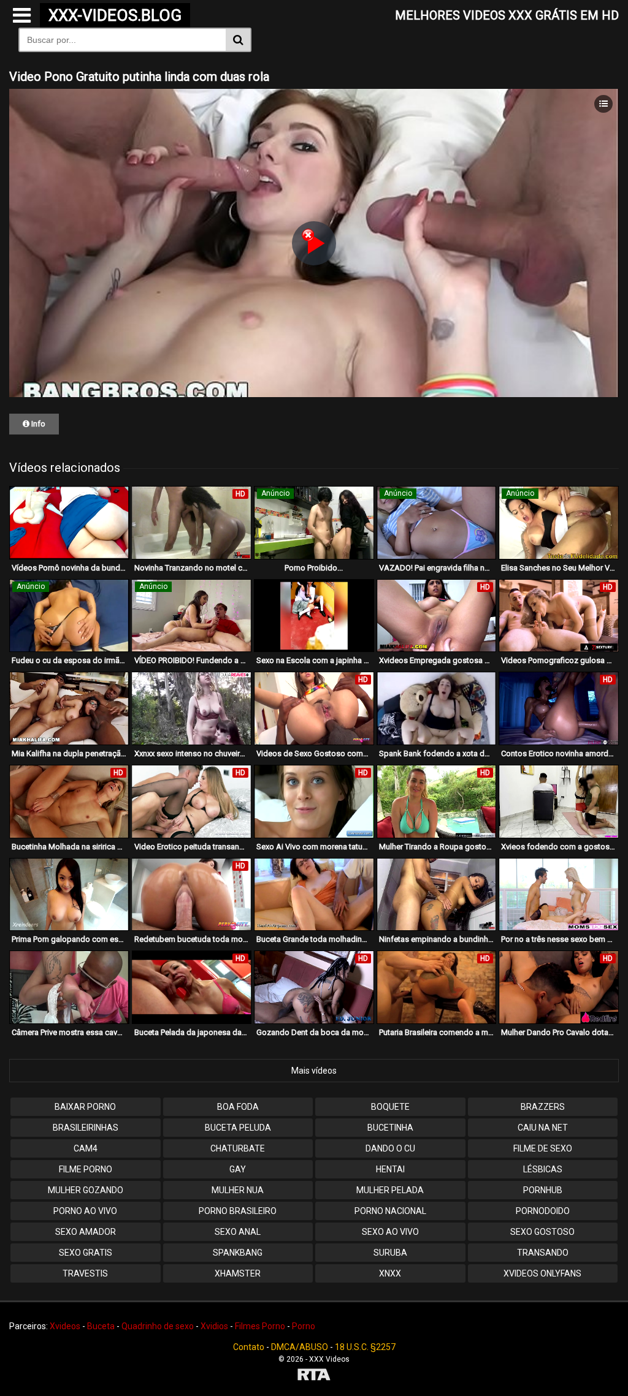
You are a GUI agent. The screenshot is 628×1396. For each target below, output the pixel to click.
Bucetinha (390, 1127)
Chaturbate (237, 1148)
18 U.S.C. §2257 (365, 1347)
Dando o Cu (390, 1148)
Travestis (85, 1273)
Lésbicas (542, 1169)
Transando (543, 1253)
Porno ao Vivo (85, 1211)
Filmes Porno (260, 1326)
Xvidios (214, 1326)
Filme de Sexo (542, 1148)
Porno (303, 1326)
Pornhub (542, 1190)
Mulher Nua (238, 1190)
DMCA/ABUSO (299, 1347)
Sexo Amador (85, 1232)
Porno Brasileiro (238, 1211)
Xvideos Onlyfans (542, 1273)
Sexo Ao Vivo (390, 1232)
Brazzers (543, 1107)
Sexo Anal (238, 1232)
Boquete (390, 1107)
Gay (237, 1169)
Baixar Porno (85, 1107)
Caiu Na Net (543, 1127)
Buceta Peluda (238, 1127)
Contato (248, 1347)
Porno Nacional (390, 1211)
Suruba (390, 1253)
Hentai (390, 1169)
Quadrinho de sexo (157, 1326)
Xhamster (238, 1273)
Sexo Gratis (85, 1253)
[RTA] (314, 1376)
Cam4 (86, 1148)
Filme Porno (85, 1169)
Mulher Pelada (390, 1190)
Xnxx (390, 1273)
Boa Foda (238, 1107)
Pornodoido (543, 1211)
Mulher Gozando (85, 1190)
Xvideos (65, 1326)
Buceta (101, 1326)
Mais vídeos (314, 1070)
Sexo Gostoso (542, 1232)
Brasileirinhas (85, 1127)
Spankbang (237, 1253)
